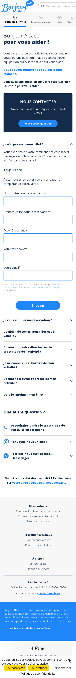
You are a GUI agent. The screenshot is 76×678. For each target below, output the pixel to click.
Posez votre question (38, 123)
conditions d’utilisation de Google (43, 287)
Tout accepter (15, 668)
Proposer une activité (38, 540)
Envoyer (38, 305)
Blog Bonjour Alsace (38, 568)
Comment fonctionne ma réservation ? (38, 511)
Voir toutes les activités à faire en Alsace (30, 628)
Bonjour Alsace (38, 563)
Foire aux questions (38, 521)
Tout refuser (38, 668)
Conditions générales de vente (37, 655)
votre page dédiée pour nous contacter (40, 483)
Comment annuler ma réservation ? (38, 516)
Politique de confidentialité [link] (38, 674)
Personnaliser (62, 668)
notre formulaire (49, 593)
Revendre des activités (38, 545)
